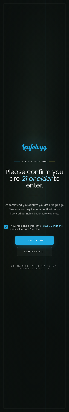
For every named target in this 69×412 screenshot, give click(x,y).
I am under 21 (34, 251)
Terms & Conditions (52, 225)
